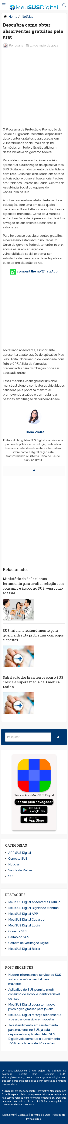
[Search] (58, 737)
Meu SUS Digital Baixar (24, 949)
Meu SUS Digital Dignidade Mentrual (33, 908)
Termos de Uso (40, 1114)
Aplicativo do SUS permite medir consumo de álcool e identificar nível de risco (34, 994)
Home (12, 16)
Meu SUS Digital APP (23, 914)
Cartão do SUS (18, 937)
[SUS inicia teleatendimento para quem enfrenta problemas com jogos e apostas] (18, 656)
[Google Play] (34, 810)
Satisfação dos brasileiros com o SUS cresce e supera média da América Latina (33, 682)
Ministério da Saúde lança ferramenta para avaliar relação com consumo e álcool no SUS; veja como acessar (33, 585)
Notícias (27, 16)
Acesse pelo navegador (34, 802)
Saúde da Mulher (20, 870)
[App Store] (34, 819)
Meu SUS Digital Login (24, 925)
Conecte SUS (17, 858)
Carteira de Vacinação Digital (28, 943)
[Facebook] (34, 471)
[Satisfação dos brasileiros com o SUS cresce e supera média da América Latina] (18, 703)
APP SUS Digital (19, 853)
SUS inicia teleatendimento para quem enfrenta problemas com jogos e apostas (33, 635)
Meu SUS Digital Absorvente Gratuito (34, 902)
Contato (23, 1114)
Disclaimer (9, 1114)
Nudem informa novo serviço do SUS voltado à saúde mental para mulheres (34, 979)
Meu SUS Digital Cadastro (26, 919)
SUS (11, 876)
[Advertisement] (34, 88)
